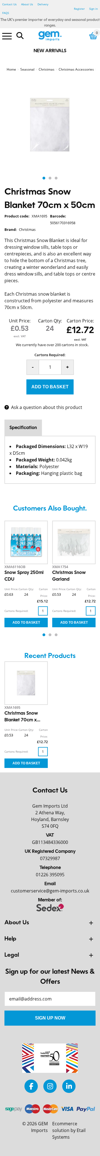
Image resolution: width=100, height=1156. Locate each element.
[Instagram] (50, 1086)
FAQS (5, 13)
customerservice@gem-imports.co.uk (50, 891)
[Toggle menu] (7, 36)
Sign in (93, 9)
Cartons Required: (50, 354)
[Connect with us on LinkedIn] (69, 1086)
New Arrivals (50, 51)
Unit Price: (20, 321)
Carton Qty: (50, 321)
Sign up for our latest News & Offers (50, 977)
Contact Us (9, 4)
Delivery (43, 4)
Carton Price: (80, 321)
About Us (27, 4)
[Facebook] (31, 1086)
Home (11, 69)
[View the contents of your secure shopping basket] (93, 35)
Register (79, 9)
